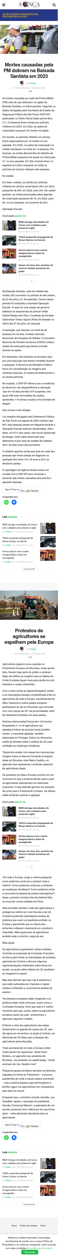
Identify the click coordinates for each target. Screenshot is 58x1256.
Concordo (29, 1252)
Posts (43, 1225)
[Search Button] (54, 4)
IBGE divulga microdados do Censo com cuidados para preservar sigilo (34, 224)
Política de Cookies (28, 1225)
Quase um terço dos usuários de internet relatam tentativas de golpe (36, 268)
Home (14, 1225)
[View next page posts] (32, 281)
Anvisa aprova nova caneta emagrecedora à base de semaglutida (33, 253)
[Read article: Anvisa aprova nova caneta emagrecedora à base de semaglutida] (9, 253)
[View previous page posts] (26, 281)
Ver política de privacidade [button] (40, 1248)
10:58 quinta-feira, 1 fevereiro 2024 (29, 87)
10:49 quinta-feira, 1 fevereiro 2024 (29, 653)
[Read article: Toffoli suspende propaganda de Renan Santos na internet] (9, 240)
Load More (29, 569)
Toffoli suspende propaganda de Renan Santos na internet (36, 238)
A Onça (32, 83)
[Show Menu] (3, 4)
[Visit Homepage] (29, 5)
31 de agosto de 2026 (29, 232)
